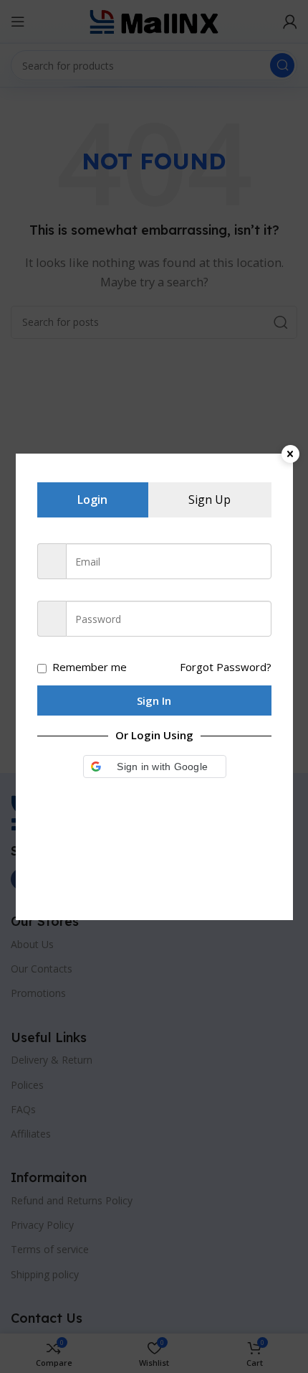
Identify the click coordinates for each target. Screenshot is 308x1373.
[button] (154, 766)
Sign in (154, 700)
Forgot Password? (225, 667)
